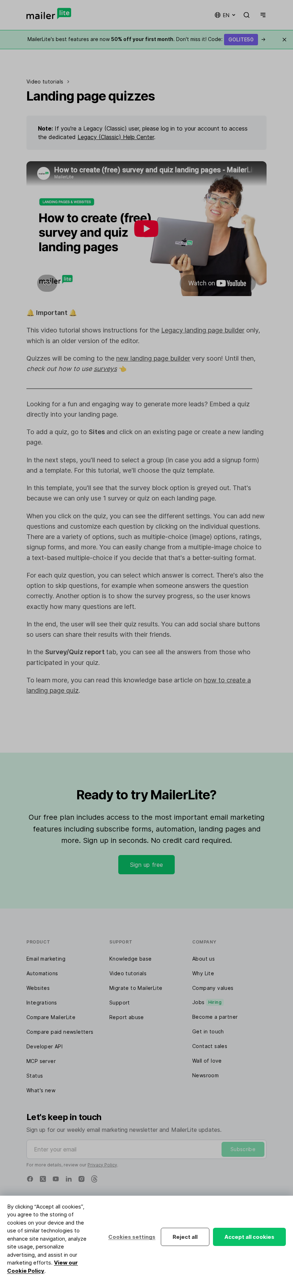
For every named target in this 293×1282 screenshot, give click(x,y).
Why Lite (203, 973)
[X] (42, 1178)
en (226, 15)
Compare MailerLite (50, 1017)
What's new (40, 1090)
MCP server (41, 1061)
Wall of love (207, 1061)
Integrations (41, 1002)
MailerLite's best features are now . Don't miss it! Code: (146, 39)
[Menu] (262, 15)
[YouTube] (55, 1178)
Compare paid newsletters (60, 1032)
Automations (42, 973)
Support (119, 1002)
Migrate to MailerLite (135, 988)
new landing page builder (153, 358)
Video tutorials (127, 973)
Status (34, 1076)
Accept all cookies (249, 1236)
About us (203, 959)
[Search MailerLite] (246, 15)
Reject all (185, 1236)
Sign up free (146, 864)
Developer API (44, 1046)
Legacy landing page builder (202, 330)
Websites (38, 988)
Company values (213, 988)
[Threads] (94, 1178)
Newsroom (205, 1075)
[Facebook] (30, 1178)
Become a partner (215, 1017)
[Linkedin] (68, 1178)
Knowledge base (130, 959)
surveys (105, 368)
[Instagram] (81, 1178)
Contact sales (209, 1046)
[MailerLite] (48, 13)
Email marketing (45, 959)
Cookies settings (131, 1236)
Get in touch (208, 1031)
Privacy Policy (102, 1164)
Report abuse (126, 1017)
